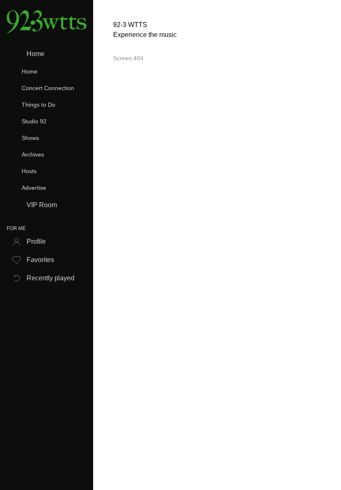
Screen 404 (128, 58)
